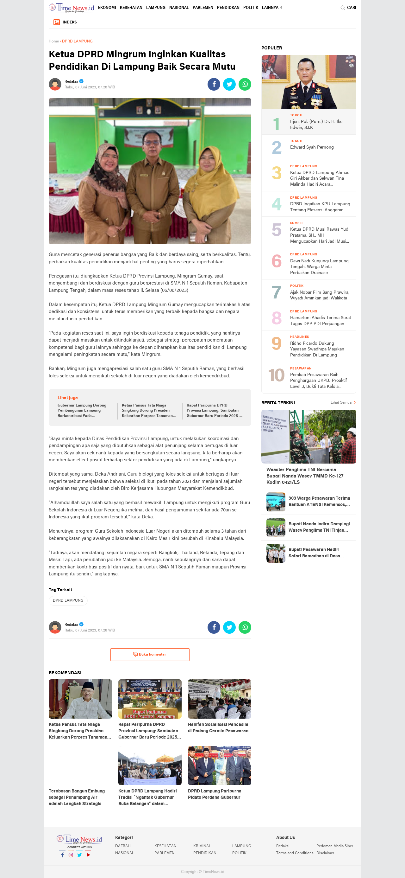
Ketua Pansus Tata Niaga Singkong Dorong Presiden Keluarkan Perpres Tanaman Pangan (147, 411)
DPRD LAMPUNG (68, 601)
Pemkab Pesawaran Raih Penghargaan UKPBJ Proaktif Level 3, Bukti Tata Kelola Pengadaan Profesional (318, 381)
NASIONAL (179, 8)
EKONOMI (107, 8)
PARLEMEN (203, 8)
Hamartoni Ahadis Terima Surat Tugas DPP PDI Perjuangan (320, 321)
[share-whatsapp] (245, 84)
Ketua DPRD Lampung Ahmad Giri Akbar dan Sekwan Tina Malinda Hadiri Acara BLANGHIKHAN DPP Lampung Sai (320, 179)
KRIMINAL (202, 846)
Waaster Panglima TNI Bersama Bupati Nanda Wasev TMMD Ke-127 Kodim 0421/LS (304, 476)
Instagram (71, 863)
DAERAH (123, 846)
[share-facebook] (214, 84)
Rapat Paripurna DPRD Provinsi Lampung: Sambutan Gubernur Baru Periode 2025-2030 (213, 411)
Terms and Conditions (295, 853)
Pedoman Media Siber (334, 846)
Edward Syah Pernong (312, 147)
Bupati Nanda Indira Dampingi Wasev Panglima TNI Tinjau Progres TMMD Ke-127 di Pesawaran (319, 528)
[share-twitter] (229, 84)
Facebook (62, 863)
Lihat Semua (341, 403)
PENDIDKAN (228, 8)
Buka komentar (152, 655)
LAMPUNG (155, 8)
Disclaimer (325, 853)
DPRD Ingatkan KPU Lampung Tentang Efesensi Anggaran (320, 207)
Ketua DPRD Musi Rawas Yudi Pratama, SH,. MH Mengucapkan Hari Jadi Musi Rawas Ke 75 (319, 236)
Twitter (79, 863)
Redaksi (283, 846)
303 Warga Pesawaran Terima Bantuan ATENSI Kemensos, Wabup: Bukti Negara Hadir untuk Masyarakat (319, 502)
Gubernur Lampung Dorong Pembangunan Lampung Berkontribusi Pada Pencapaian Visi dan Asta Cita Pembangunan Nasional (84, 411)
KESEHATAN (131, 8)
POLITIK (250, 8)
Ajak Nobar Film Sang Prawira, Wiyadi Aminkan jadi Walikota (319, 295)
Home (54, 41)
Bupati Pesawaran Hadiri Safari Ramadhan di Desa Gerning (314, 554)
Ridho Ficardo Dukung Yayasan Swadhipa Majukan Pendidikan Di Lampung (317, 349)
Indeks (70, 22)
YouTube (88, 863)
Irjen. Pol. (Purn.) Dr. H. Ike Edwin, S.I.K (316, 124)
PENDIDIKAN (204, 853)
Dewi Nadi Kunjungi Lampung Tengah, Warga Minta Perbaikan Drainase (319, 267)
